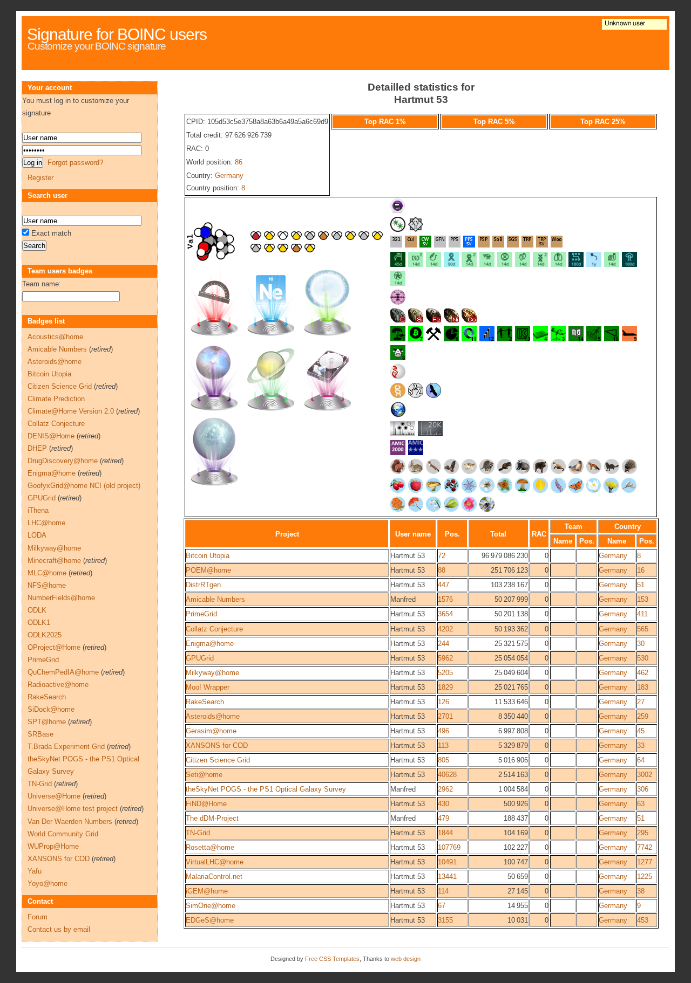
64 (641, 760)
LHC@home (46, 523)
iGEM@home (207, 891)
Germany (229, 175)
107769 (449, 847)
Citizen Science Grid (218, 760)
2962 (445, 789)
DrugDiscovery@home (63, 461)
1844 (445, 833)
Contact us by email (59, 929)
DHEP (37, 448)
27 (641, 702)
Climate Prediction (56, 399)
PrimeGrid (201, 614)
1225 (644, 876)
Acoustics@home (55, 337)
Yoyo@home (47, 883)
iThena (38, 510)
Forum (38, 917)
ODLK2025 (45, 635)
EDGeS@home (210, 920)
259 (642, 716)
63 (641, 804)
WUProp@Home (53, 846)
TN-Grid (198, 833)
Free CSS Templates (332, 958)
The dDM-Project (212, 818)
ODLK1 (39, 622)
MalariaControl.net (214, 876)
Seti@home (204, 775)
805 (443, 760)
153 (642, 599)
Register (40, 178)
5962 (445, 658)
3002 (644, 775)
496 (443, 731)
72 (441, 556)
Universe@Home (54, 796)
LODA (37, 535)
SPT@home (47, 722)
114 (443, 891)
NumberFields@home (61, 598)
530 (642, 658)
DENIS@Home (51, 436)
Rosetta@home (210, 847)
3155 (445, 920)
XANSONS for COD (217, 745)
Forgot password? (75, 163)
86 (238, 162)
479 (443, 818)
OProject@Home (54, 647)
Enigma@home (210, 644)
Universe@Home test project (73, 809)
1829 (445, 687)
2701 (445, 716)
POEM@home (208, 570)
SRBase (40, 734)
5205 (445, 673)
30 (641, 644)
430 (443, 804)
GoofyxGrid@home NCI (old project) (84, 486)
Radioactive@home (58, 684)
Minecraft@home (54, 560)
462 (642, 673)
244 (443, 644)
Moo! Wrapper (207, 687)
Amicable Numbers (215, 599)
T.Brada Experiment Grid (66, 747)
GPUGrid (200, 658)
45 (641, 731)
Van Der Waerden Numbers (70, 821)
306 (642, 789)
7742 (644, 847)
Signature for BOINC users (117, 34)
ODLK (37, 610)
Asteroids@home (213, 716)
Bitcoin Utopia (207, 556)
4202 (445, 629)
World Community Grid (63, 834)
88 (441, 570)
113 (443, 745)
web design (406, 958)
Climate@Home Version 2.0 (71, 411)
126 (443, 702)
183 (642, 687)
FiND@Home (206, 804)
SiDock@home (51, 709)
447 (443, 585)
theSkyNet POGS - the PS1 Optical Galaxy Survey (266, 789)
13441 (447, 876)
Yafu (35, 871)
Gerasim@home (211, 731)
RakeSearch (205, 702)
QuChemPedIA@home (63, 672)
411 (642, 614)
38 (641, 891)
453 (642, 920)
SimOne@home (210, 906)
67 (441, 906)
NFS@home (47, 585)
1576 (445, 599)
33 (641, 745)
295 (642, 833)
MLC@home (47, 573)
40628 (447, 775)
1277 (644, 862)
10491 (447, 862)
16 (641, 570)
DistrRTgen (203, 585)
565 (642, 629)
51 (641, 585)
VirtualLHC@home (214, 862)
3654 (445, 614)
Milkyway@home (212, 673)
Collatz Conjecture (214, 629)
